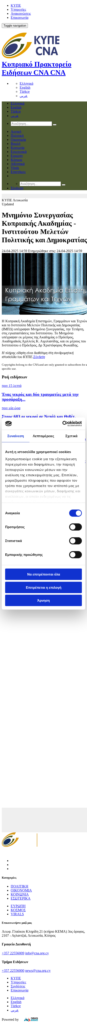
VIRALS (17, 914)
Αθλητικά (18, 164)
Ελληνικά (26, 83)
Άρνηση (43, 600)
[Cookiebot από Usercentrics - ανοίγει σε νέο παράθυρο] (62, 423)
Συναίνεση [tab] (15, 436)
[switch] (75, 527)
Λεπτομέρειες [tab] (43, 436)
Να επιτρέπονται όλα (43, 574)
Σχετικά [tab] (71, 436)
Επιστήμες (18, 172)
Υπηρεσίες (18, 9)
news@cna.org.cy (38, 970)
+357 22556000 (13, 970)
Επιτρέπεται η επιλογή (43, 587)
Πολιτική (17, 135)
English (25, 87)
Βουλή (15, 144)
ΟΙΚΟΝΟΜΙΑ (21, 890)
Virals (15, 168)
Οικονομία (18, 139)
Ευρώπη (17, 156)
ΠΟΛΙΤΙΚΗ (19, 886)
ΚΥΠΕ (16, 5)
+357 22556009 (13, 953)
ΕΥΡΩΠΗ (18, 906)
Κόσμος (16, 160)
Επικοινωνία (19, 17)
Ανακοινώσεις (21, 13)
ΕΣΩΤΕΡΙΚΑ (21, 898)
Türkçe (25, 91)
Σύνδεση (39, 357)
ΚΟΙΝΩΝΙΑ (20, 894)
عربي (24, 96)
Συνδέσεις (18, 986)
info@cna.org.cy (37, 953)
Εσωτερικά (19, 152)
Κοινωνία (17, 148)
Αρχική (16, 131)
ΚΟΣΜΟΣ (18, 910)
